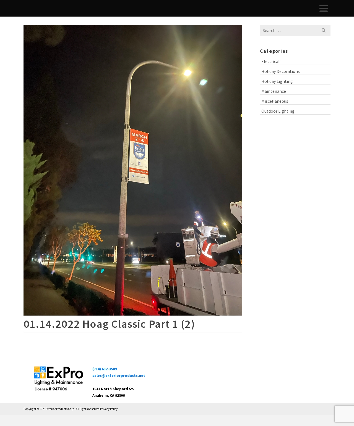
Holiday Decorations (280, 71)
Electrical (270, 61)
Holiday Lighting (277, 81)
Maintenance (273, 91)
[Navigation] (323, 8)
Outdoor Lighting (278, 111)
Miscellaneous (274, 101)
